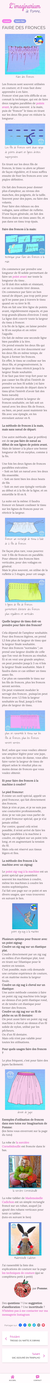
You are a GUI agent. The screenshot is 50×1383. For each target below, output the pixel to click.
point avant (20, 276)
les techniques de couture (18, 1273)
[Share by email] (38, 1325)
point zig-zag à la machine (22, 871)
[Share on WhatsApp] (29, 1325)
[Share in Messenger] (24, 1325)
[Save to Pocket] (43, 1325)
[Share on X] (34, 1325)
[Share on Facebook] (20, 1325)
